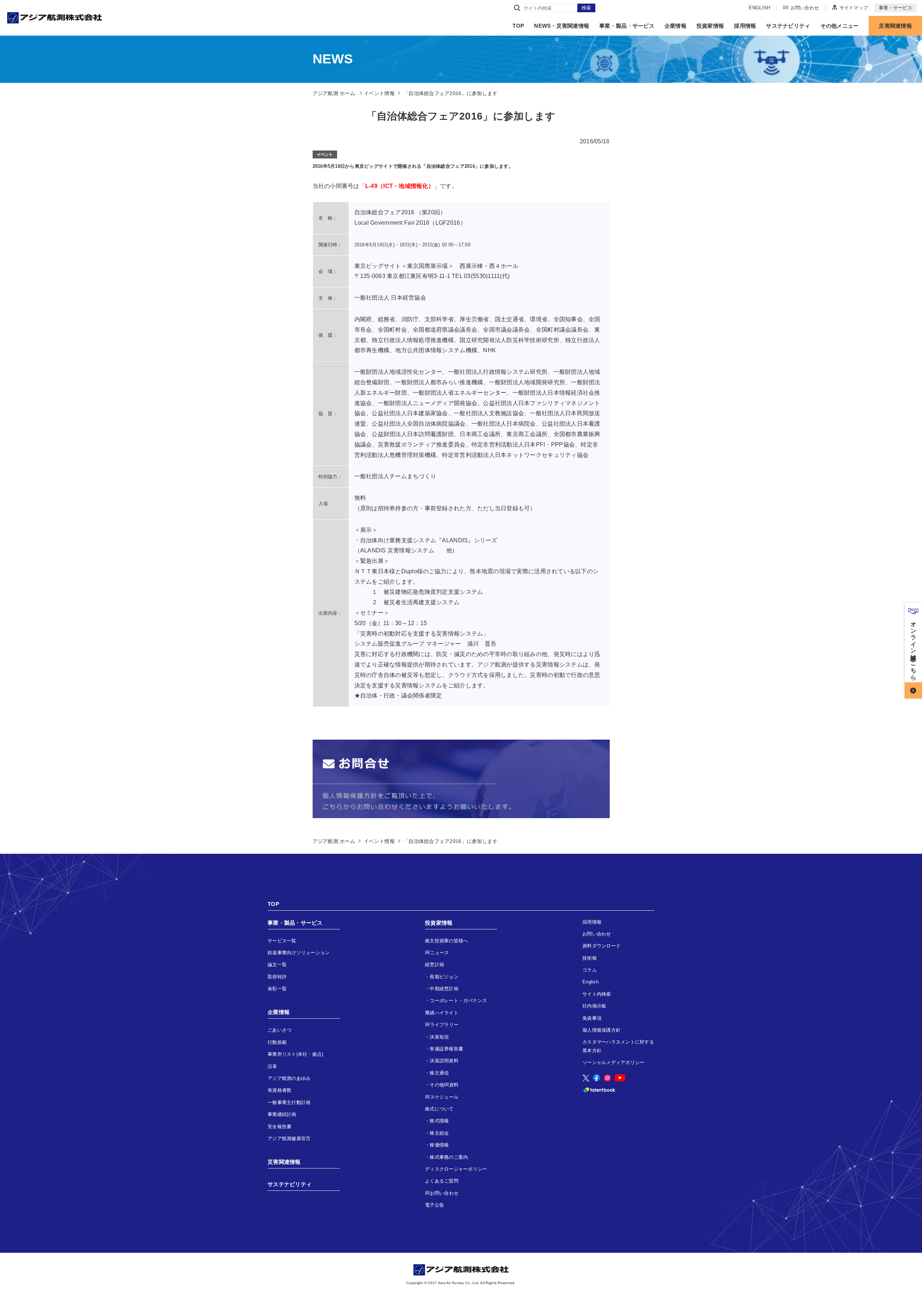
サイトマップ (854, 7)
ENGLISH (759, 7)
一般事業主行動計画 (289, 1102)
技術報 (589, 958)
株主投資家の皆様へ (446, 940)
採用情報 (745, 26)
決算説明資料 (444, 1060)
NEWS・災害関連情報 (561, 26)
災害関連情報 (895, 26)
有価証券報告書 (446, 1048)
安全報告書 (279, 1126)
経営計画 (434, 964)
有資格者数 (279, 1090)
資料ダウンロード (601, 945)
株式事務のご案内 (449, 1157)
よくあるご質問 (441, 1181)
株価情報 (439, 1145)
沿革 (272, 1066)
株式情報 (439, 1120)
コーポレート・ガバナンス (458, 1000)
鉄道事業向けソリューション (299, 952)
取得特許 (277, 976)
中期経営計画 (444, 988)
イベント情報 (379, 93)
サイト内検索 (596, 994)
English (590, 981)
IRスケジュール (441, 1097)
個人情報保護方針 (601, 1030)
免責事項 (591, 1018)
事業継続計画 (282, 1114)
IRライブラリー (441, 1024)
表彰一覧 (277, 988)
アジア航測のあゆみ (289, 1078)
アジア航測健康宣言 (289, 1138)
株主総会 (439, 1133)
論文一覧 (277, 964)
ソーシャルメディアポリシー (613, 1062)
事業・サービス (895, 7)
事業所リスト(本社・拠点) (295, 1054)
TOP (518, 26)
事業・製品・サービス (626, 26)
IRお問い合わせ (441, 1193)
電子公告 (434, 1205)
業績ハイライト (441, 1012)
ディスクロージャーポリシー (456, 1169)
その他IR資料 (444, 1084)
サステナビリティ (788, 26)
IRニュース (437, 952)
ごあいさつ (279, 1030)
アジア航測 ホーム (334, 841)
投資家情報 (710, 26)
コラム (589, 970)
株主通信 (439, 1073)
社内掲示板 (594, 1006)
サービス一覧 (282, 940)
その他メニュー (839, 26)
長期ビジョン (444, 976)
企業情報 (675, 26)
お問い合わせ (805, 7)
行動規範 (277, 1042)
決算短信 (439, 1037)
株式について (439, 1109)
